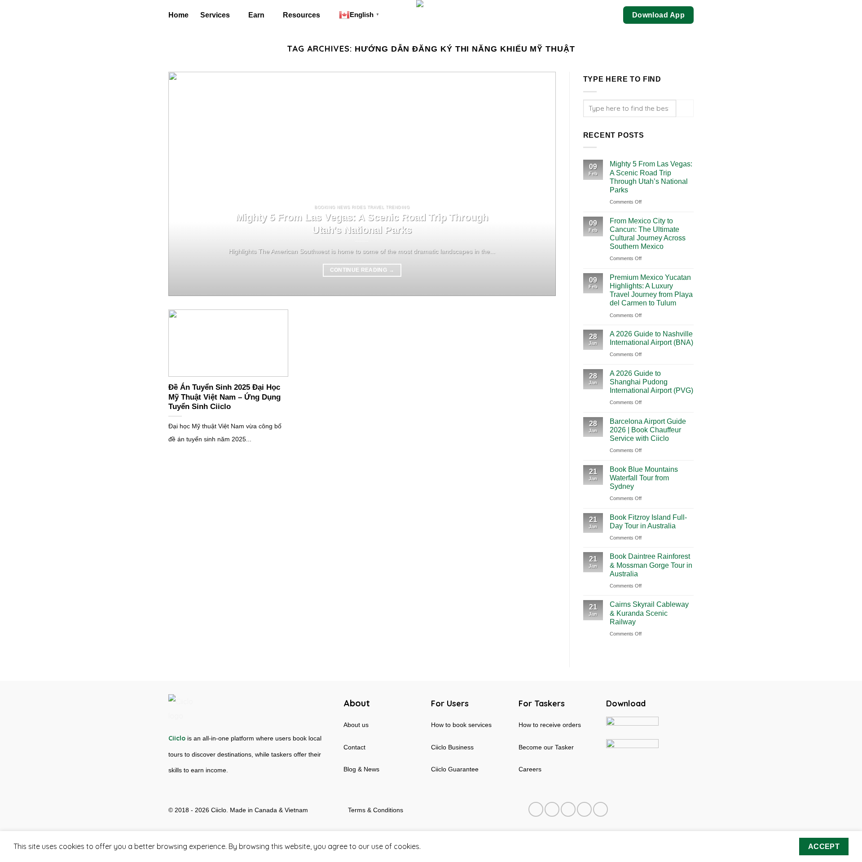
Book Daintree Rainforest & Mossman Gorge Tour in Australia (651, 565)
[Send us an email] (568, 809)
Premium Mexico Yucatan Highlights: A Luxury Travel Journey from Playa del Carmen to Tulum (651, 290)
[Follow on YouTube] (600, 809)
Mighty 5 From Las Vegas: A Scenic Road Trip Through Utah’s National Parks (362, 223)
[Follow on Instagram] (552, 809)
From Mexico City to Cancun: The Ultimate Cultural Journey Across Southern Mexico (648, 234)
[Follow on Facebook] (535, 809)
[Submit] (685, 108)
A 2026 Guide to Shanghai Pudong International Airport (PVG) (651, 382)
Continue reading (362, 270)
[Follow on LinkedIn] (584, 809)
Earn (256, 15)
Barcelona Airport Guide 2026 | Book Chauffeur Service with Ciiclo (648, 430)
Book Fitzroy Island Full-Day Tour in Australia (648, 522)
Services (215, 15)
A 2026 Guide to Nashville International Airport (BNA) (651, 338)
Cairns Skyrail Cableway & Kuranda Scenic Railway (649, 613)
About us (356, 724)
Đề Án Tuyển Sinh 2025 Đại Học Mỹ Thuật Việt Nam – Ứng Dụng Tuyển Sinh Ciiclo (224, 397)
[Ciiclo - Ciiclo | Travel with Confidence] (431, 15)
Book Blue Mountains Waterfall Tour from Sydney (644, 478)
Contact (354, 747)
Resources (301, 15)
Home (178, 15)
